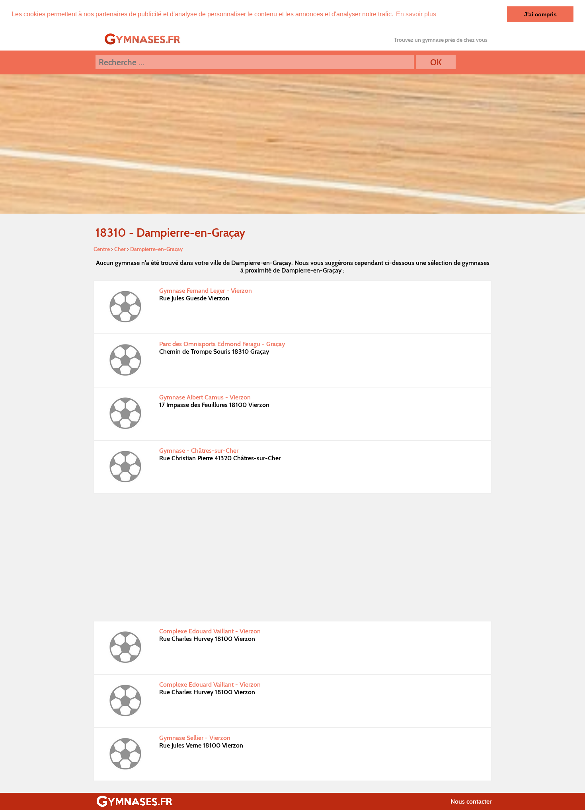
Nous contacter (470, 801)
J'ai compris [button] (540, 14)
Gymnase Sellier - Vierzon (194, 738)
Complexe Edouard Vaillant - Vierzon (210, 631)
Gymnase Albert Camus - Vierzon (205, 397)
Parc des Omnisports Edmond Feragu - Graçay (222, 344)
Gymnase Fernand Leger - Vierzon (205, 290)
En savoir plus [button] (416, 14)
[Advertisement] (292, 557)
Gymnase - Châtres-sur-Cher (198, 450)
